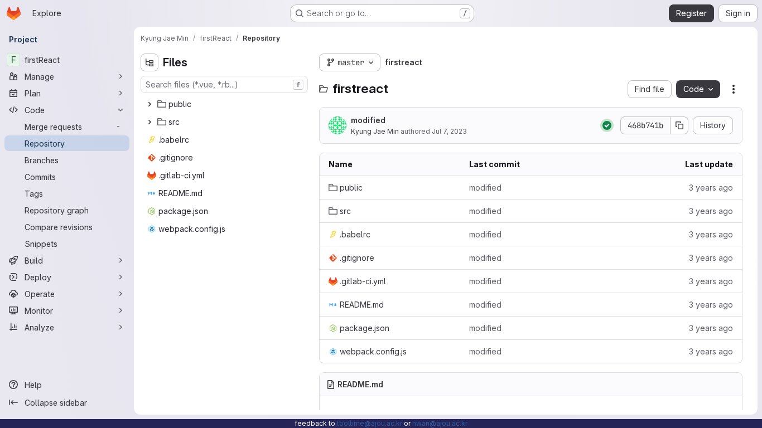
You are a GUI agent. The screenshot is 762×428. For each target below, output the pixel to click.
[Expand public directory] (149, 104)
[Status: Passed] (607, 125)
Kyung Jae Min (375, 131)
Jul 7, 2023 (449, 131)
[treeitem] (225, 104)
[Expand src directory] (149, 122)
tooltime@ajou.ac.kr (369, 423)
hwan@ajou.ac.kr (439, 423)
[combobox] (224, 84)
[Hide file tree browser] (149, 62)
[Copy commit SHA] (679, 125)
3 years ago (711, 187)
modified (368, 120)
